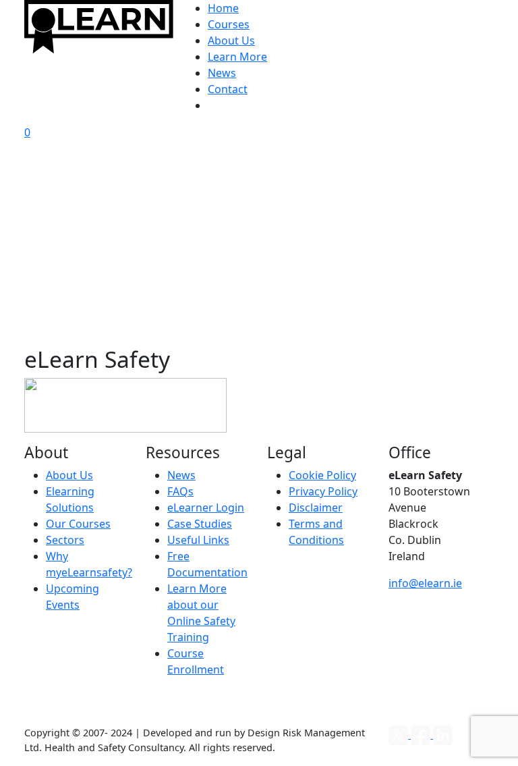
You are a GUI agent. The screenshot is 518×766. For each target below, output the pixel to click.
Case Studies (199, 523)
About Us (231, 40)
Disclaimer (316, 507)
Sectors (65, 539)
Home (223, 8)
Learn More (237, 56)
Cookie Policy (322, 475)
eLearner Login (205, 507)
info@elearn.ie (425, 583)
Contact (228, 89)
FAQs (180, 491)
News (222, 72)
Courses (229, 24)
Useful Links (198, 539)
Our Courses (78, 523)
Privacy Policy (323, 491)
